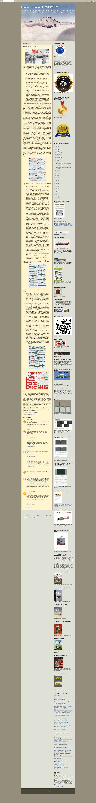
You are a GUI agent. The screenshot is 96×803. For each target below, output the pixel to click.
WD (27, 429)
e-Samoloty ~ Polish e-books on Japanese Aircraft (63, 698)
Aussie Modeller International (59, 738)
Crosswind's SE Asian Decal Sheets (60, 747)
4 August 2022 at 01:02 (31, 446)
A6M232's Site (57, 695)
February (58, 175)
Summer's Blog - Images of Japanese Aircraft (62, 711)
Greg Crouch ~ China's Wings (59, 723)
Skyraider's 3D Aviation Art (59, 764)
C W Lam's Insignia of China (59, 729)
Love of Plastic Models (58, 755)
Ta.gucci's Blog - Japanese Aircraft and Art (62, 712)
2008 (57, 197)
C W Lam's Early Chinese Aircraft (60, 726)
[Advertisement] (50, 512)
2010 (57, 194)
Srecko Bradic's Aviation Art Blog (60, 765)
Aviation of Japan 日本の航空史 (39, 7)
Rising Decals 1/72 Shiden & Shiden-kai (63, 163)
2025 (57, 146)
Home (37, 515)
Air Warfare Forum (57, 737)
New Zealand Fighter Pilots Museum (61, 757)
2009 (57, 196)
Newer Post (26, 515)
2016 (57, 185)
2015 (57, 186)
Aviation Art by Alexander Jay (59, 743)
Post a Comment (28, 507)
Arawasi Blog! (56, 696)
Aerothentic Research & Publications (61, 735)
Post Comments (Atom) (32, 517)
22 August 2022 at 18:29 (31, 473)
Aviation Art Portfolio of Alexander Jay (61, 741)
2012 (57, 191)
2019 (57, 180)
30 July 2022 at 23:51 (30, 426)
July (57, 160)
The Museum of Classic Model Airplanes (61, 715)
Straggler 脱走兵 (30, 491)
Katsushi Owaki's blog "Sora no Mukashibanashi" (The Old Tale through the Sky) (63, 707)
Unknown (29, 419)
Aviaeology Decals (57, 740)
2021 (57, 177)
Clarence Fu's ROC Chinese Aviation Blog (62, 725)
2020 (57, 178)
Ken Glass (29, 470)
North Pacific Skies (57, 758)
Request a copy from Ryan (59, 218)
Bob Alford (70, 635)
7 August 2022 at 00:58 (31, 456)
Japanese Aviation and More (59, 704)
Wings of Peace (57, 768)
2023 (57, 149)
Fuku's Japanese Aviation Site (59, 699)
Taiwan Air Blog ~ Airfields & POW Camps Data (62, 720)
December (59, 152)
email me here (56, 380)
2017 (57, 183)
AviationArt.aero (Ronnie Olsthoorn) (60, 744)
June (58, 170)
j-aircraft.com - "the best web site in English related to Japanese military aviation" (63, 702)
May (57, 172)
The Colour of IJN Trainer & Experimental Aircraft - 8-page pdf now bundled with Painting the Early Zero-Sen (63, 505)
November (59, 154)
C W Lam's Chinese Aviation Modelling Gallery (62, 728)
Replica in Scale (57, 761)
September (59, 157)
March (58, 173)
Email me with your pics (65, 365)
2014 (57, 188)
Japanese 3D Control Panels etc (60, 703)
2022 (57, 151)
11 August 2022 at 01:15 (31, 466)
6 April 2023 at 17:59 (30, 504)
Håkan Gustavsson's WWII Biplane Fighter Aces (63, 750)
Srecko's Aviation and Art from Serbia (61, 767)
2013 (57, 189)
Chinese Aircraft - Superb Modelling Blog (61, 722)
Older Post (48, 515)
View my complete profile (58, 786)
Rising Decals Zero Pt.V (60, 161)
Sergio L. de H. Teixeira (31, 476)
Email (66, 460)
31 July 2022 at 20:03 (30, 437)
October (58, 155)
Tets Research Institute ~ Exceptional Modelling (63, 714)
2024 (57, 148)
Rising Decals (47, 66)
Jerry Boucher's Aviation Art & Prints (61, 751)
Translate (63, 234)
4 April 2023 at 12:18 (30, 487)
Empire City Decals (57, 748)
